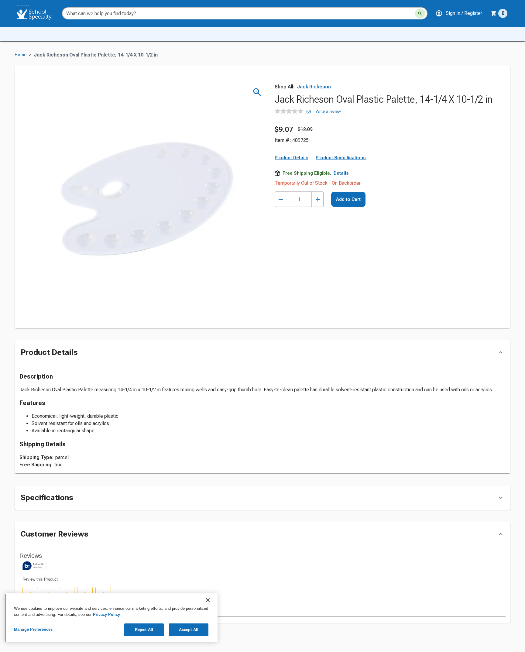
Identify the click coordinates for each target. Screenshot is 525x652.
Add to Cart (348, 199)
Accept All (188, 629)
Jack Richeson (314, 87)
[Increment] (317, 199)
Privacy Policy (106, 614)
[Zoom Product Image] (257, 92)
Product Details (291, 157)
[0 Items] (494, 13)
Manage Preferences (33, 629)
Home (20, 54)
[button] (458, 13)
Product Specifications (341, 157)
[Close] (207, 600)
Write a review (328, 111)
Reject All (144, 629)
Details (341, 173)
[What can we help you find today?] (420, 14)
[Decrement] (281, 199)
